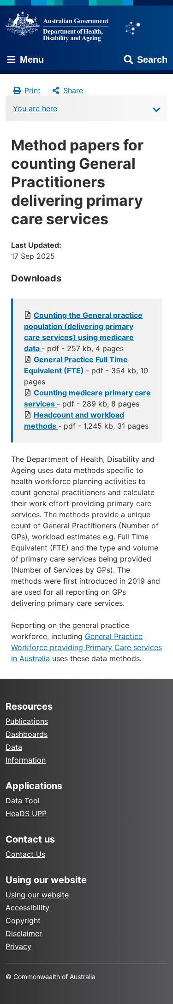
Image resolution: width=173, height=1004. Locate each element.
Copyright (23, 920)
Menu (30, 59)
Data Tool (23, 800)
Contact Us (25, 854)
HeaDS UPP (26, 813)
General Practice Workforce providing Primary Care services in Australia (86, 647)
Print (32, 90)
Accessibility (27, 907)
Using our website (37, 894)
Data (14, 747)
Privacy (18, 946)
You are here (35, 108)
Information (26, 760)
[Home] (60, 26)
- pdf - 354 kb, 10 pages (86, 370)
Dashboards (27, 734)
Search (152, 59)
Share (73, 90)
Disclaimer (24, 933)
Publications (27, 721)
